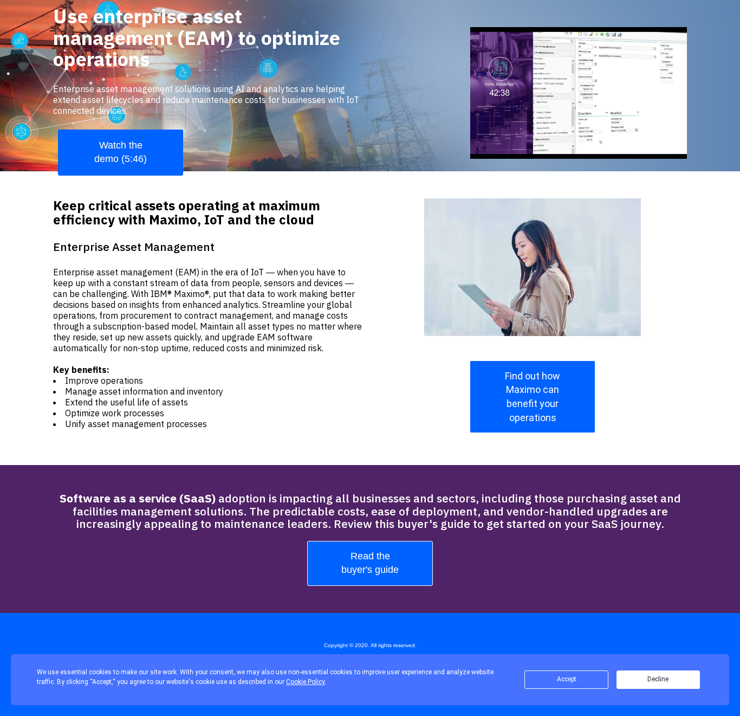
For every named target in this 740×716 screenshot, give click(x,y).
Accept (566, 679)
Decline (657, 679)
